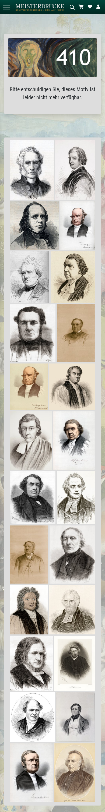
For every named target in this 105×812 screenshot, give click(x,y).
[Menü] (6, 7)
